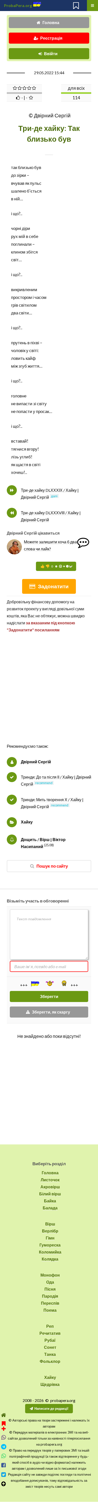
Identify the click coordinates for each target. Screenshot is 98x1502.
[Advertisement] (49, 693)
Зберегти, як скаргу (51, 1012)
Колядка (50, 1259)
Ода (50, 1282)
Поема (50, 1310)
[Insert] (34, 983)
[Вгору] (3, 1483)
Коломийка (50, 1251)
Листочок (50, 1179)
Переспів (50, 1303)
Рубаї (50, 1340)
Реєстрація (51, 38)
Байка (50, 1200)
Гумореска (50, 1244)
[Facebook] (3, 1465)
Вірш (50, 1223)
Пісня (50, 1289)
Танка (50, 1354)
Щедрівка (50, 1384)
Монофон (50, 1275)
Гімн (50, 1237)
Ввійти (51, 53)
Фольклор (50, 1361)
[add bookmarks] (4, 1425)
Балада (50, 1207)
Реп (50, 1326)
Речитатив (50, 1333)
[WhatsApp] (3, 1456)
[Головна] (3, 1415)
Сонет (50, 1347)
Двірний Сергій (36, 761)
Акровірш (50, 1186)
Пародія (50, 1296)
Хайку (27, 821)
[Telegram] (3, 1446)
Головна (50, 22)
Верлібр (50, 1230)
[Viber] (3, 1437)
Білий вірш (50, 1193)
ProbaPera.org (18, 5)
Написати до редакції (51, 1408)
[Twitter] (3, 1474)
